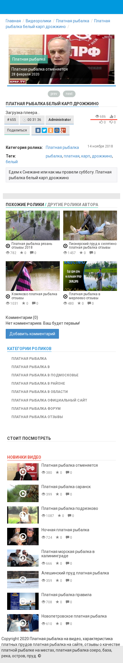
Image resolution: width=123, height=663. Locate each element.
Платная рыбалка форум (36, 409)
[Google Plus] (63, 130)
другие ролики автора (72, 204)
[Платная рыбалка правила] (23, 601)
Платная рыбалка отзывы (37, 417)
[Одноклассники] (50, 130)
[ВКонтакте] (38, 130)
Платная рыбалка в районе (38, 384)
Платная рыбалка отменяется (39, 69)
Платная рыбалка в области (39, 392)
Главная (13, 21)
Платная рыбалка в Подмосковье (44, 375)
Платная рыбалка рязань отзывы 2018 (31, 245)
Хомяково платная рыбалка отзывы (34, 296)
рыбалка (54, 156)
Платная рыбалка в (30, 367)
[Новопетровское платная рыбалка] (23, 623)
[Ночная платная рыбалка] (23, 536)
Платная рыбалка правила (66, 594)
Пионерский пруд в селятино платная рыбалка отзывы (92, 245)
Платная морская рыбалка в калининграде (68, 553)
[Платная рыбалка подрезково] (23, 515)
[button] (11, 119)
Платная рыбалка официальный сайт (49, 400)
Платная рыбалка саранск (66, 486)
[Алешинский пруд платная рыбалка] (23, 579)
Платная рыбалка (72, 21)
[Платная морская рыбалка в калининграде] (23, 558)
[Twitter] (44, 130)
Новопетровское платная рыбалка (74, 616)
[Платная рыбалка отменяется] (23, 472)
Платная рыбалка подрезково (69, 508)
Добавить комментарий (32, 333)
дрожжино (102, 156)
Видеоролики (38, 21)
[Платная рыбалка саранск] (23, 493)
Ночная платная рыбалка (65, 530)
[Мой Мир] (56, 130)
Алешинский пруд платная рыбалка (75, 573)
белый (12, 161)
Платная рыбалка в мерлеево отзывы (84, 296)
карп (85, 156)
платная (72, 156)
